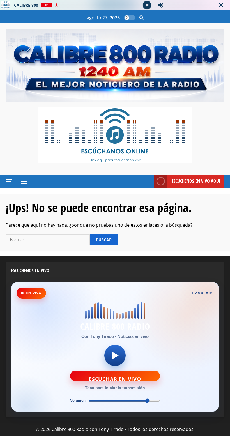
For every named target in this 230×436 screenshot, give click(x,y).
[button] (141, 18)
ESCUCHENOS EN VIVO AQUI (196, 181)
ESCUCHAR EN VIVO (115, 378)
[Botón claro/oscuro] (129, 17)
